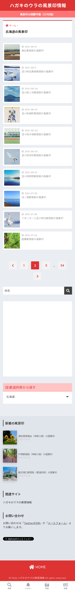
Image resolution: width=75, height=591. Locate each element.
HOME (40, 567)
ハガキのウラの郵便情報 (17, 502)
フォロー (28, 588)
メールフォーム (57, 523)
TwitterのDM (32, 523)
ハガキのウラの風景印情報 (38, 5)
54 (62, 265)
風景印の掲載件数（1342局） (37, 14)
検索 (9, 588)
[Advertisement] (37, 338)
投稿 (47, 588)
